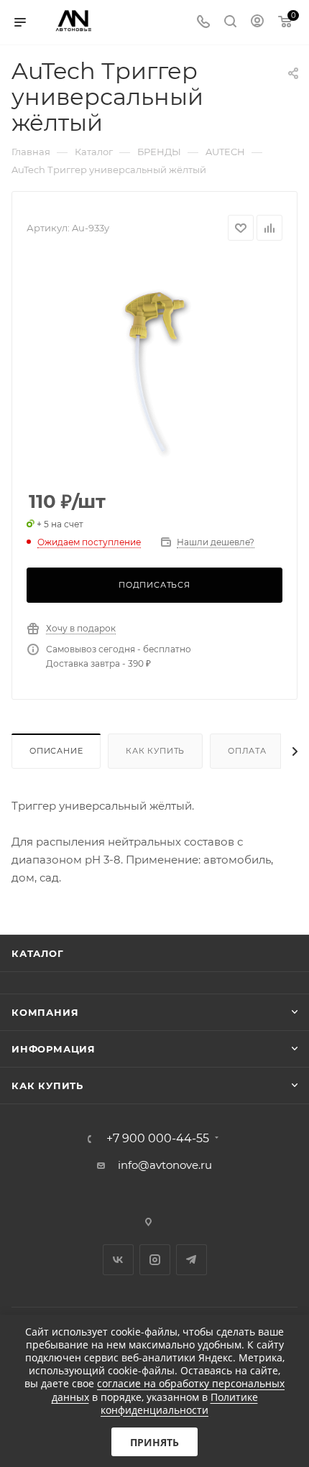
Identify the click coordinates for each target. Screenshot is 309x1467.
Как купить (155, 751)
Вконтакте (118, 1259)
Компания (44, 1012)
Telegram (191, 1259)
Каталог (37, 953)
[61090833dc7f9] (154, 366)
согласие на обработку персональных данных (168, 1389)
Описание (56, 751)
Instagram (154, 1259)
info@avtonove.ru (165, 1165)
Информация (53, 1049)
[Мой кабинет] (257, 22)
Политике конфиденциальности (179, 1403)
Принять (154, 1442)
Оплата (247, 751)
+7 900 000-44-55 (157, 1138)
